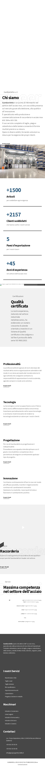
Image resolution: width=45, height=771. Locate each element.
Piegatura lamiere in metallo (13, 697)
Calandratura (9, 693)
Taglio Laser (8, 681)
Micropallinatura (10, 687)
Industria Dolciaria (10, 720)
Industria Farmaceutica (12, 717)
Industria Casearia (10, 724)
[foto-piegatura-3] (22, 622)
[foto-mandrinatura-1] (23, 602)
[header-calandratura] (22, 614)
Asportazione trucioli (11, 690)
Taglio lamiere (9, 684)
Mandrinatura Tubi (10, 678)
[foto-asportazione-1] (22, 610)
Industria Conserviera (11, 711)
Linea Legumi (9, 714)
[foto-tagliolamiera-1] (22, 606)
